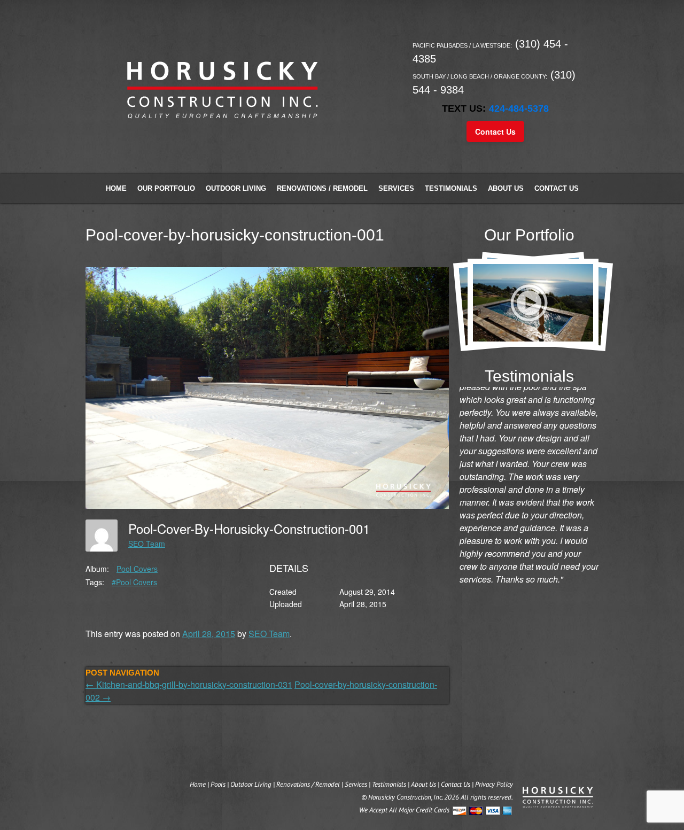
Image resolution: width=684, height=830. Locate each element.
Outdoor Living (236, 188)
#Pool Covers (134, 582)
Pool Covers (137, 568)
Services (396, 188)
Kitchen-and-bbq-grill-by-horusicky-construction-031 (189, 684)
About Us (506, 188)
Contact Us (495, 131)
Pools (218, 784)
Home (116, 188)
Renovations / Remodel (322, 188)
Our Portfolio (166, 188)
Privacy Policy (494, 784)
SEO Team (146, 543)
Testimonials (451, 188)
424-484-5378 (519, 108)
